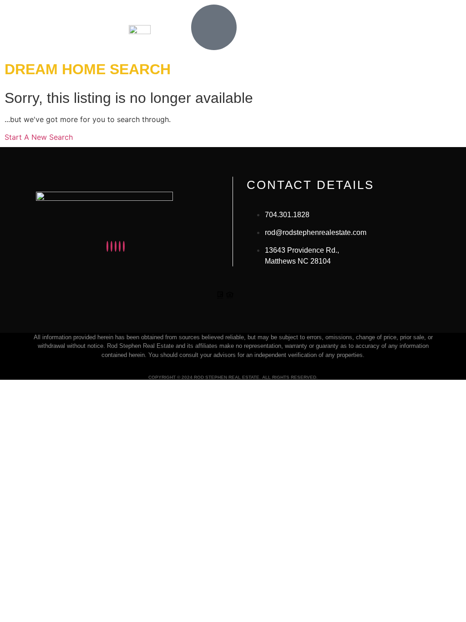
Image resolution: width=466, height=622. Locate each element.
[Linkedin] (115, 246)
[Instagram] (107, 246)
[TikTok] (124, 246)
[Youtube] (120, 246)
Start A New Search (39, 137)
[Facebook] (111, 246)
